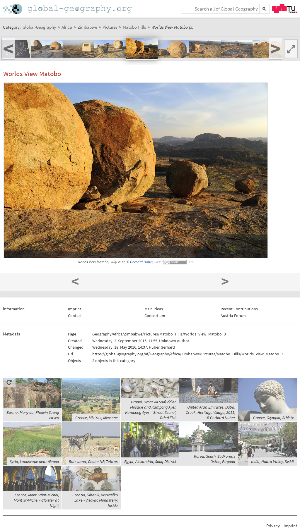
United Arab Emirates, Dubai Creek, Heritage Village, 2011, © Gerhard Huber (210, 412)
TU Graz (284, 8)
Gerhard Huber (141, 261)
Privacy (273, 525)
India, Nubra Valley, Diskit (272, 461)
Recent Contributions (239, 308)
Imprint (74, 308)
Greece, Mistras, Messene (96, 417)
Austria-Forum (233, 315)
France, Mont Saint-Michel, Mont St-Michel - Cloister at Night (36, 500)
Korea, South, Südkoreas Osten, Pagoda (214, 459)
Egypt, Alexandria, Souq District (150, 461)
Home (68, 9)
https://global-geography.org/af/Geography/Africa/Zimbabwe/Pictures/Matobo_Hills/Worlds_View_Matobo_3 (187, 354)
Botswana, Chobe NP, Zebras (93, 461)
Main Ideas (153, 308)
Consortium (154, 315)
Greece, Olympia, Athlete (273, 417)
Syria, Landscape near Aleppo (34, 461)
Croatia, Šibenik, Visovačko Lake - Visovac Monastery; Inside (95, 500)
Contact (75, 315)
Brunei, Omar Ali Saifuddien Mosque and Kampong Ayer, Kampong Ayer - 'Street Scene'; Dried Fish (150, 409)
